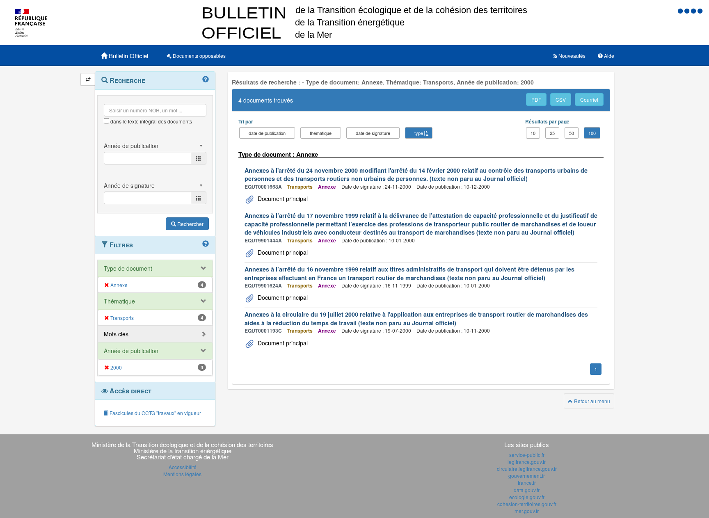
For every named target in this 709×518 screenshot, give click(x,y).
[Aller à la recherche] (694, 10)
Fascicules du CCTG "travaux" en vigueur (154, 412)
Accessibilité (183, 466)
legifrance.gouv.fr (527, 461)
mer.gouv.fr (527, 510)
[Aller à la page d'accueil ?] (700, 10)
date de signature (373, 133)
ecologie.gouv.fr (526, 496)
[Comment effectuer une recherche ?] (205, 79)
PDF (536, 99)
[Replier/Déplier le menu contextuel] (88, 79)
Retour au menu (591, 400)
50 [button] (571, 133)
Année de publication (131, 351)
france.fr (527, 482)
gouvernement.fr (526, 475)
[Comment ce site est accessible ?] (681, 10)
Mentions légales (182, 473)
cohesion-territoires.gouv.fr (526, 503)
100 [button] (592, 133)
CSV (561, 99)
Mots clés (116, 334)
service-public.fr (526, 454)
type (418, 133)
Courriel (589, 99)
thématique (321, 133)
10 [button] (533, 133)
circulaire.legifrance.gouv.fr (527, 468)
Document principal (282, 198)
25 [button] (552, 133)
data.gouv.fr (527, 489)
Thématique (119, 301)
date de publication (267, 133)
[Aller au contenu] (687, 10)
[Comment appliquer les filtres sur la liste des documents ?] (205, 244)
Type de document (128, 268)
